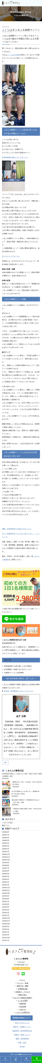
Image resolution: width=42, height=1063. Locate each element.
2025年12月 (6, 854)
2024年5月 (5, 907)
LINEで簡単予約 (36, 1060)
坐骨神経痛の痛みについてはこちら (15, 157)
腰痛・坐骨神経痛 (22, 1039)
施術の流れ (23, 995)
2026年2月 (5, 849)
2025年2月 (5, 882)
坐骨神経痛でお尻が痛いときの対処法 (18, 666)
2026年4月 (5, 843)
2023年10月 (6, 924)
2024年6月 (5, 904)
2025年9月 (5, 862)
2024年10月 (6, 893)
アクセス (26, 1060)
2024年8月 (5, 899)
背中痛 (22, 1046)
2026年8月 (5, 832)
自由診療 (22, 1006)
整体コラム (6, 825)
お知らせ (22, 1009)
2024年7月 (5, 901)
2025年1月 (5, 885)
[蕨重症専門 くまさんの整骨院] (11, 4)
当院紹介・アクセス (22, 992)
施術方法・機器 (22, 986)
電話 (16, 1060)
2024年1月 (5, 915)
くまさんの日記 (7, 822)
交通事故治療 (23, 989)
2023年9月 (5, 926)
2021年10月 (6, 937)
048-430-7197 (21, 968)
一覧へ (5, 762)
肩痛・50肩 (22, 1042)
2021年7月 (5, 940)
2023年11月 (6, 921)
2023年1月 (5, 932)
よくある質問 (23, 1001)
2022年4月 (5, 935)
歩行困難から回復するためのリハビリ (18, 669)
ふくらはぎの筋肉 (13, 55)
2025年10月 (6, 860)
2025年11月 (6, 857)
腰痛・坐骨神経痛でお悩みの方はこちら (16, 529)
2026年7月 (5, 835)
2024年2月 (5, 912)
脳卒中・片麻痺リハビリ (22, 1027)
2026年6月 (5, 837)
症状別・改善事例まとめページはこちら (18, 691)
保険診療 (22, 1003)
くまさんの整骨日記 (22, 1012)
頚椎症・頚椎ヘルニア (22, 1035)
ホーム (22, 980)
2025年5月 (5, 874)
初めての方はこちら (22, 1023)
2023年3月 (5, 929)
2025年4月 (5, 876)
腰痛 (3, 424)
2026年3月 (5, 846)
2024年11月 (6, 890)
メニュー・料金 (22, 983)
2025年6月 (5, 871)
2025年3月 (5, 879)
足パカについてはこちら (11, 256)
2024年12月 (6, 887)
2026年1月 (5, 851)
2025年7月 (5, 868)
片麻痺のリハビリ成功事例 (14, 673)
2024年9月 (5, 896)
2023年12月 (6, 918)
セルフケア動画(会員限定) (22, 998)
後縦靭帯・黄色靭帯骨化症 (22, 1031)
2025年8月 (5, 865)
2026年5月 (5, 840)
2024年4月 (5, 910)
